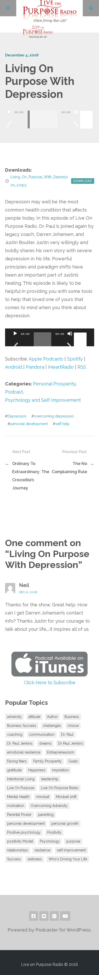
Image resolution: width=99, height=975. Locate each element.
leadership (49, 779)
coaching (14, 734)
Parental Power (19, 815)
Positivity (54, 832)
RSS (81, 367)
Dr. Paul (67, 734)
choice (73, 726)
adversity (14, 717)
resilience (42, 850)
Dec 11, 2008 (28, 592)
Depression (17, 416)
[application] (49, 116)
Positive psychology (24, 832)
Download (82, 181)
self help (62, 424)
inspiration (60, 770)
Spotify (75, 359)
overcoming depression (54, 416)
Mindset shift (66, 797)
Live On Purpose (20, 788)
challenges (52, 726)
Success (14, 859)
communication (42, 734)
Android (13, 367)
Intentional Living (21, 779)
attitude (34, 717)
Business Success (21, 726)
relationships (17, 850)
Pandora (35, 367)
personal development (29, 424)
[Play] (9, 118)
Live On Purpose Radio (59, 788)
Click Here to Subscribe (49, 682)
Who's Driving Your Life (67, 859)
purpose (73, 841)
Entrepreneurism (60, 752)
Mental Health (18, 797)
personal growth (64, 823)
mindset (42, 797)
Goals (73, 761)
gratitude (14, 770)
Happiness (36, 770)
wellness (34, 859)
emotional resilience (23, 752)
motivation (15, 806)
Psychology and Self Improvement (43, 400)
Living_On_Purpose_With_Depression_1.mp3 (39, 181)
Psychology (50, 841)
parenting (46, 815)
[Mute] (75, 118)
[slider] (87, 111)
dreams (45, 743)
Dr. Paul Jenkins (19, 743)
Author (52, 717)
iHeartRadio (61, 367)
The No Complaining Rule (69, 467)
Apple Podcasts (46, 359)
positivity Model (20, 841)
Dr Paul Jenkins (70, 743)
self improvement (71, 850)
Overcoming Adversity (49, 806)
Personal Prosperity (54, 383)
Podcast (14, 392)
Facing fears (17, 761)
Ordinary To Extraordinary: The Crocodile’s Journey (30, 475)
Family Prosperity (47, 761)
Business (71, 717)
